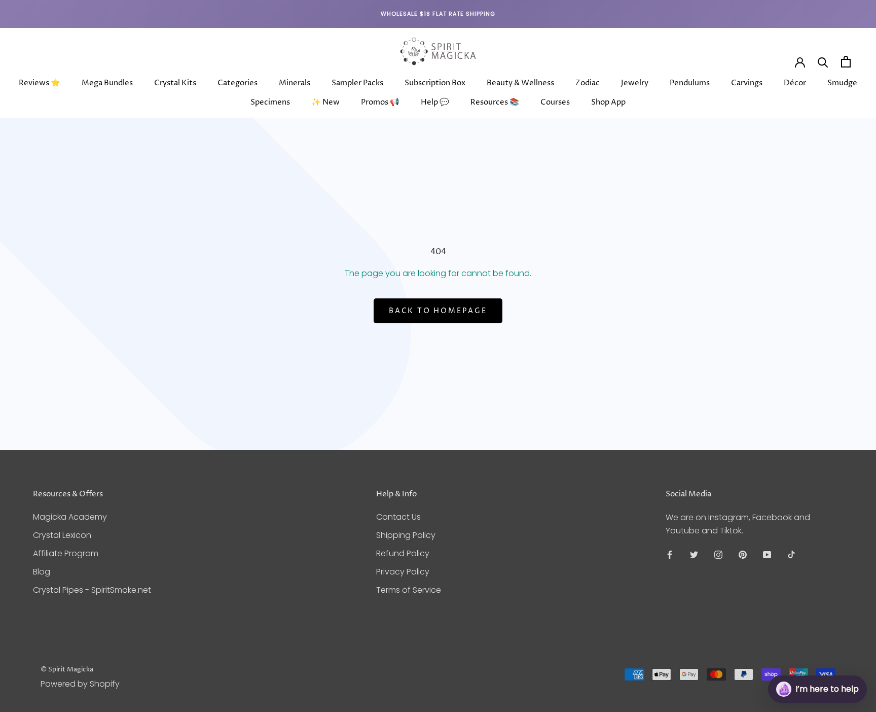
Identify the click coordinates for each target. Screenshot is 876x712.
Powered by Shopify (80, 684)
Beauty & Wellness (520, 83)
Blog (41, 572)
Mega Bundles (107, 83)
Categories (237, 83)
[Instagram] (718, 554)
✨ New (325, 102)
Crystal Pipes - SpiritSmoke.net (92, 590)
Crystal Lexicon (62, 535)
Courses (555, 102)
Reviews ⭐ (39, 83)
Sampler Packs (357, 83)
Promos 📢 (380, 102)
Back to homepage (438, 311)
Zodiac (587, 83)
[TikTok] (791, 554)
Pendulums (690, 83)
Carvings (746, 83)
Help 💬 (435, 102)
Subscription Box (435, 83)
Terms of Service (408, 590)
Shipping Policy (405, 535)
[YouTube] (767, 554)
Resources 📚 (494, 102)
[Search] (823, 61)
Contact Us (398, 517)
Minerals (294, 83)
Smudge (842, 83)
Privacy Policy (402, 572)
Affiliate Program (65, 553)
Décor (795, 83)
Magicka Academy (70, 517)
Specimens (270, 102)
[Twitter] (694, 554)
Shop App (608, 102)
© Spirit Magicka (67, 669)
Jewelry (634, 83)
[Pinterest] (743, 554)
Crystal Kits (175, 83)
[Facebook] (670, 554)
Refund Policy (402, 553)
